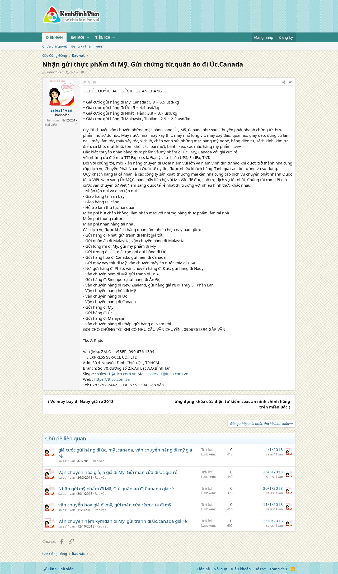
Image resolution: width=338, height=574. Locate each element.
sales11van (55, 72)
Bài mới (77, 38)
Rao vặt (98, 461)
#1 (291, 82)
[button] (88, 37)
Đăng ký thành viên (86, 46)
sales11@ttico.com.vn (117, 373)
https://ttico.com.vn (112, 379)
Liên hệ (203, 569)
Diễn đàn (54, 38)
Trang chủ (278, 569)
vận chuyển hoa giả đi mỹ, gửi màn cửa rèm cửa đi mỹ (114, 505)
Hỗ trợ (260, 569)
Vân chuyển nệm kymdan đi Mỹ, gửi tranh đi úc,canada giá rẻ (122, 521)
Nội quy (220, 569)
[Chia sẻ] (283, 82)
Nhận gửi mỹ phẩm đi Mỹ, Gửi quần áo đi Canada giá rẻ (116, 489)
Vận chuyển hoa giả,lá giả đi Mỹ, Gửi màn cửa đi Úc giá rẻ (117, 472)
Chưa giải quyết (54, 46)
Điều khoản (241, 569)
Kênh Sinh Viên (60, 569)
